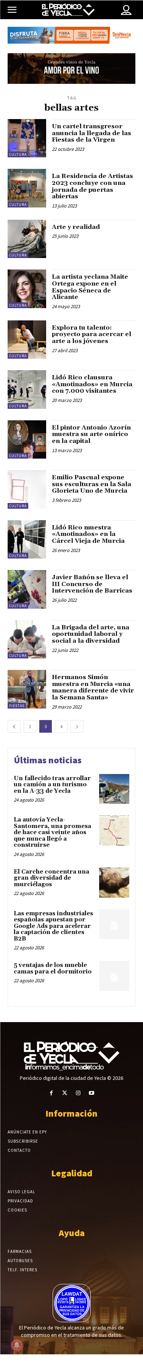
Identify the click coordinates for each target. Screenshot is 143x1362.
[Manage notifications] (17, 1345)
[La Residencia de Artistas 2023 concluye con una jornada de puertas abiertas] (27, 188)
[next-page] (77, 726)
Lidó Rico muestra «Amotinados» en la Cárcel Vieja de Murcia (88, 534)
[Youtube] (91, 1093)
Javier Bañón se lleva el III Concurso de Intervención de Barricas (92, 583)
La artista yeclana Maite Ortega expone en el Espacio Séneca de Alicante (90, 287)
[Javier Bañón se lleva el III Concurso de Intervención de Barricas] (27, 589)
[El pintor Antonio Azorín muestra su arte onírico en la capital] (27, 439)
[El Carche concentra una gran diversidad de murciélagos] (114, 882)
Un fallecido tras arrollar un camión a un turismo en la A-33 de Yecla (52, 785)
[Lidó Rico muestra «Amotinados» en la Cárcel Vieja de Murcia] (27, 539)
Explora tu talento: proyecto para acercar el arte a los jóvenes (91, 334)
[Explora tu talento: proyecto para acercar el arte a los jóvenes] (27, 339)
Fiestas (16, 705)
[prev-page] (14, 726)
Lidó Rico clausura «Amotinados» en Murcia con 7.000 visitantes (92, 384)
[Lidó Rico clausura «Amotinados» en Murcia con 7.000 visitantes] (27, 389)
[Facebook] (51, 1093)
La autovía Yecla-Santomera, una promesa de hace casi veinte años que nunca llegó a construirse (52, 832)
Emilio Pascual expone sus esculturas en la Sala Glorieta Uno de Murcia (91, 484)
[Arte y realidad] (27, 239)
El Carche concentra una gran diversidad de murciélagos (51, 878)
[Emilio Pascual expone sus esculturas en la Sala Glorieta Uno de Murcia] (27, 489)
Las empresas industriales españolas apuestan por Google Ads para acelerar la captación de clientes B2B (53, 926)
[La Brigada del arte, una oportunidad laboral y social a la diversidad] (27, 639)
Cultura (18, 154)
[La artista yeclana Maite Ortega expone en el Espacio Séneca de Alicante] (27, 288)
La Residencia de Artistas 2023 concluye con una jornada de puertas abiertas (92, 186)
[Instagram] (78, 1093)
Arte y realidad (76, 227)
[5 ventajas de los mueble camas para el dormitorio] (114, 976)
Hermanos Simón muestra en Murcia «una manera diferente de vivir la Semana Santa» (93, 687)
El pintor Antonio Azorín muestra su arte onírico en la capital (91, 434)
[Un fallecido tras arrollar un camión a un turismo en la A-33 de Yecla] (114, 789)
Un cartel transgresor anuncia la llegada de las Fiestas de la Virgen (91, 133)
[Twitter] (64, 1093)
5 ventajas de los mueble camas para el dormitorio (53, 968)
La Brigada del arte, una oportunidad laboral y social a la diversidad (90, 634)
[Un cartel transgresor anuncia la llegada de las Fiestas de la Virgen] (27, 138)
